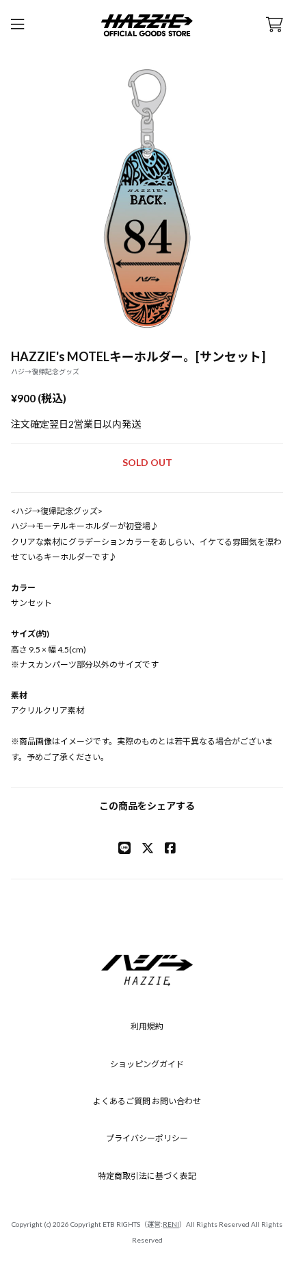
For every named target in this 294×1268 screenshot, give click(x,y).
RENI (171, 1224)
